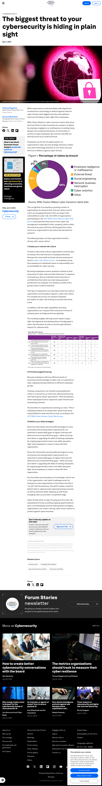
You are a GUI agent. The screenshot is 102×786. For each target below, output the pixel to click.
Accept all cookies (84, 770)
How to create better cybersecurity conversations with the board (24, 667)
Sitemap (51, 777)
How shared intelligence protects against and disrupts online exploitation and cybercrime (62, 706)
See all (96, 626)
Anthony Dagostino (9, 108)
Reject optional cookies (84, 775)
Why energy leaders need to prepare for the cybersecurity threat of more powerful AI (13, 705)
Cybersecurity (9, 14)
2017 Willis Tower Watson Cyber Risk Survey (45, 416)
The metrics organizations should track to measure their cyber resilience (74, 667)
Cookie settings (84, 781)
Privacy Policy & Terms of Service (51, 773)
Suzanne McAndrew (10, 117)
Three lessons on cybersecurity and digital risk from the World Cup (88, 704)
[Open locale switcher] (2, 780)
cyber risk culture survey (44, 260)
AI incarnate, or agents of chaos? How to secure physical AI (38, 704)
